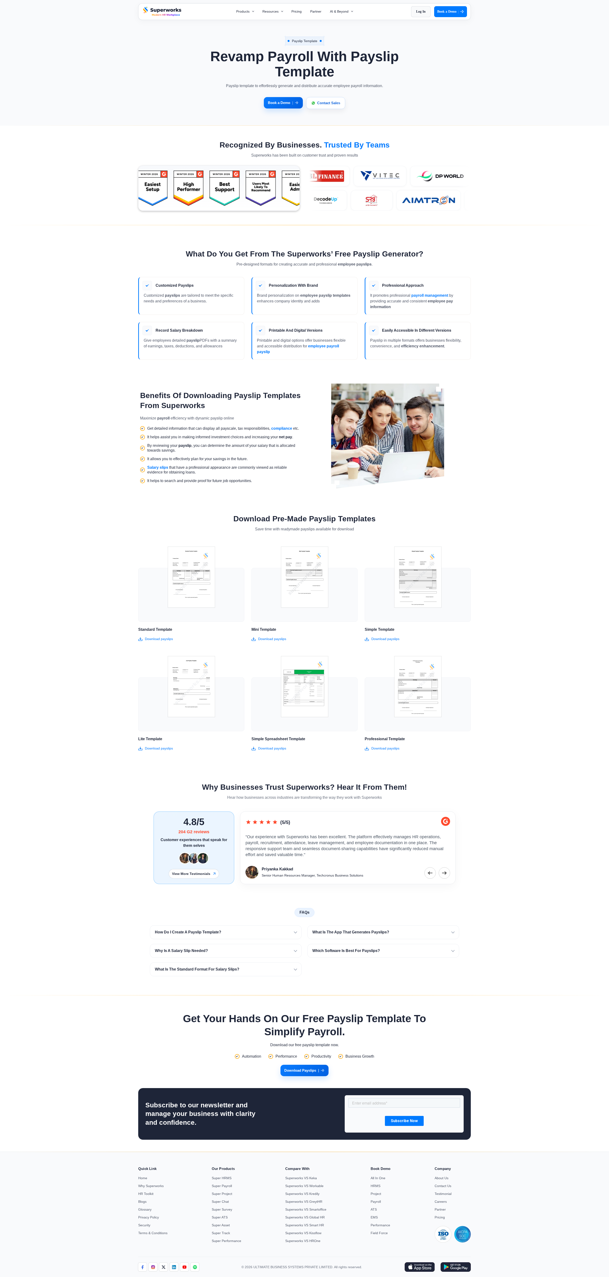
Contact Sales (328, 103)
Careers (441, 1201)
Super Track (221, 1233)
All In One (378, 1178)
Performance (380, 1225)
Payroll (376, 1201)
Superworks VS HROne (302, 1241)
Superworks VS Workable (304, 1186)
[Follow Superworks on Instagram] (153, 1267)
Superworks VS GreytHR (303, 1201)
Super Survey (222, 1209)
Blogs (142, 1201)
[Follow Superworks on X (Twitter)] (163, 1267)
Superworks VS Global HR (305, 1217)
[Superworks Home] (161, 15)
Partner (315, 11)
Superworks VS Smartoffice (305, 1209)
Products (243, 11)
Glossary (145, 1209)
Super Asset (221, 1225)
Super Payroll (222, 1186)
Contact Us (443, 1186)
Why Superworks (151, 1186)
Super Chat (220, 1201)
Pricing (296, 11)
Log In (421, 11)
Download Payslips (301, 1070)
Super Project (222, 1194)
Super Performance (226, 1241)
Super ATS (220, 1217)
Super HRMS (221, 1178)
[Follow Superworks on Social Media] (195, 1267)
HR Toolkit (145, 1194)
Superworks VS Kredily (302, 1194)
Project (376, 1194)
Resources (271, 11)
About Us (441, 1178)
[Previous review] (430, 873)
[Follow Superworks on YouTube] (184, 1267)
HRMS (375, 1186)
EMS (374, 1217)
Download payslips (159, 639)
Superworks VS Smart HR (304, 1225)
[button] (225, 932)
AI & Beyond (339, 11)
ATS (374, 1209)
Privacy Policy (148, 1217)
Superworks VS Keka (301, 1178)
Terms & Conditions (152, 1233)
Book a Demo (448, 12)
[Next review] (444, 873)
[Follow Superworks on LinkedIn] (174, 1267)
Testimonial (443, 1194)
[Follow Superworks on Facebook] (142, 1267)
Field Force (379, 1233)
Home (142, 1178)
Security (144, 1225)
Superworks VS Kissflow (303, 1233)
